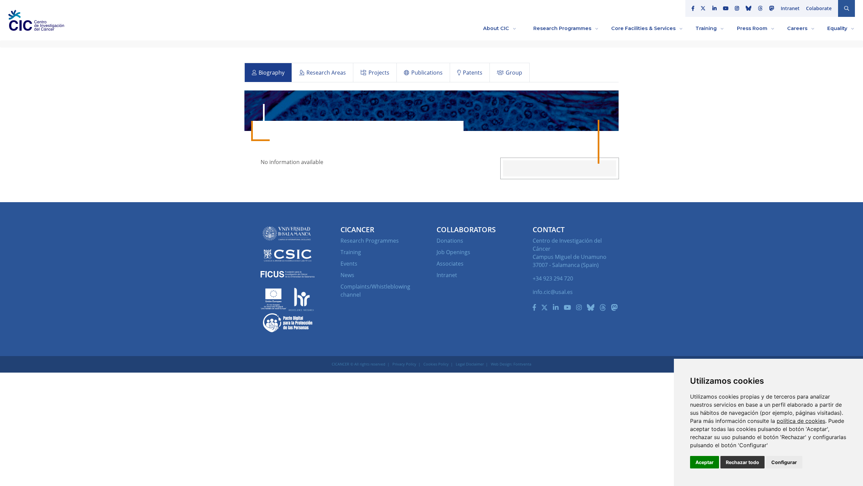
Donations (450, 240)
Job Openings (453, 252)
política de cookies (801, 420)
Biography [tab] (272, 72)
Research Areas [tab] (326, 72)
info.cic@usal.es (553, 292)
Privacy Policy (404, 364)
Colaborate (819, 8)
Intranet (790, 8)
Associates (450, 263)
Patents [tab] (472, 72)
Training (350, 252)
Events (348, 263)
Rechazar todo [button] (742, 462)
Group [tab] (514, 72)
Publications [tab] (427, 72)
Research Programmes (369, 240)
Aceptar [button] (704, 462)
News (347, 275)
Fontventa (522, 364)
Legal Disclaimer (470, 364)
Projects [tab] (378, 72)
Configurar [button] (784, 462)
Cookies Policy (436, 364)
